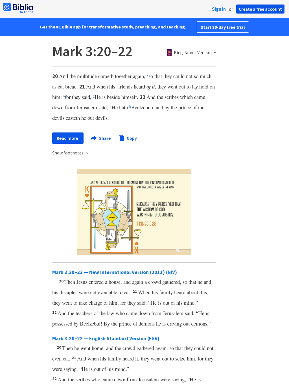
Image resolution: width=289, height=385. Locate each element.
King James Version (193, 52)
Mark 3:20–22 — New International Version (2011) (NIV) (114, 272)
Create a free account (260, 9)
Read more (68, 138)
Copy (131, 137)
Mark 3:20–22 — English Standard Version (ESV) (105, 338)
